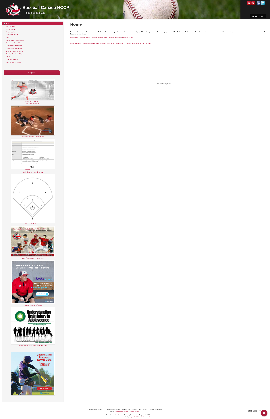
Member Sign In (257, 16)
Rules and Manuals (11, 59)
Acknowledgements (11, 35)
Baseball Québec (76, 43)
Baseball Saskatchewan (99, 37)
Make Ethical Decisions (13, 62)
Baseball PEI (120, 43)
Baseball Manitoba (115, 37)
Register (31, 73)
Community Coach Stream (14, 43)
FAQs (7, 37)
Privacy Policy (134, 411)
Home (7, 24)
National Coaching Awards (14, 51)
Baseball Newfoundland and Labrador (138, 43)
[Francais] (253, 3)
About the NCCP (10, 26)
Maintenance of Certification (14, 40)
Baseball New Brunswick (91, 43)
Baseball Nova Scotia (107, 43)
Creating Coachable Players (14, 54)
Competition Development (14, 48)
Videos (7, 56)
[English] (249, 3)
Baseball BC (74, 37)
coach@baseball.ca (121, 411)
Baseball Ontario (127, 37)
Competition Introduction (13, 45)
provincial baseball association (141, 417)
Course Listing (10, 32)
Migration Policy (10, 29)
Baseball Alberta (85, 37)
